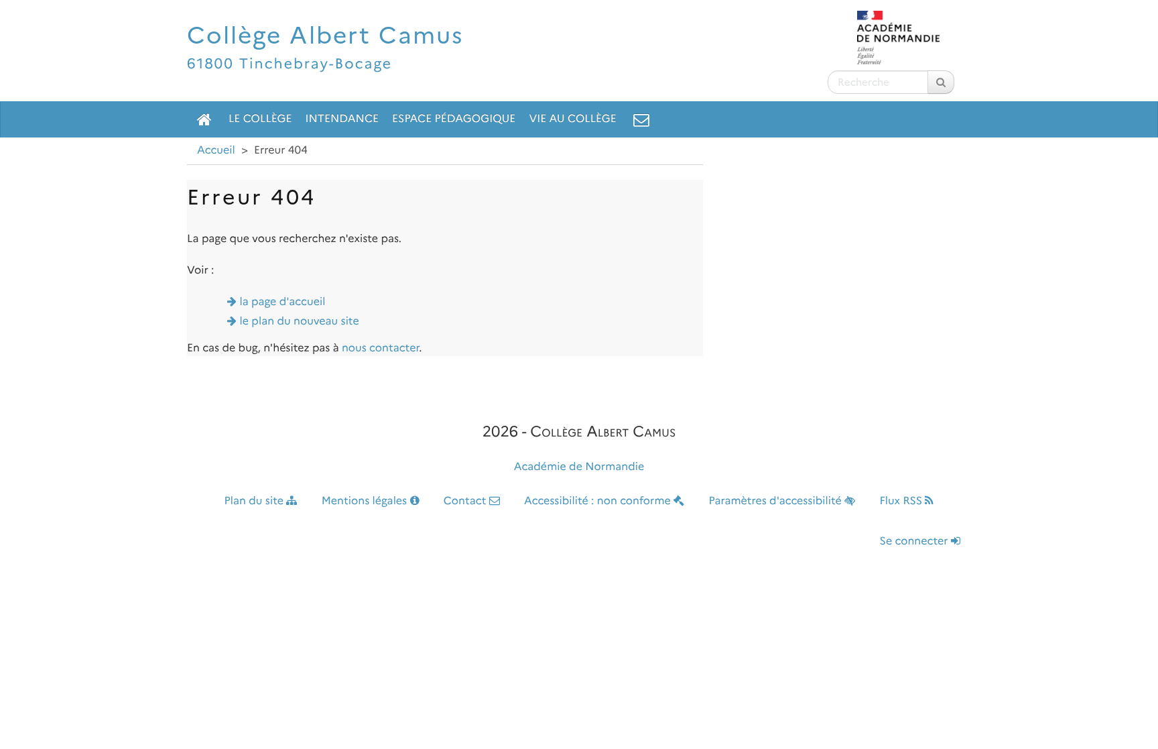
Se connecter (915, 541)
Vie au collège (572, 119)
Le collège (260, 119)
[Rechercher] (940, 82)
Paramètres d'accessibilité (777, 501)
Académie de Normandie (579, 467)
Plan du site (255, 501)
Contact (466, 501)
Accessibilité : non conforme (598, 501)
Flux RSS (902, 501)
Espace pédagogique (453, 119)
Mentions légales (366, 501)
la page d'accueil (283, 302)
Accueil (216, 150)
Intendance (342, 119)
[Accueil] (204, 119)
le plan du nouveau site (299, 321)
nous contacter (380, 348)
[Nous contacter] (641, 119)
